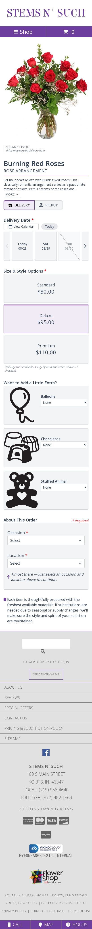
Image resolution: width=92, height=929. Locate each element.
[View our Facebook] (46, 754)
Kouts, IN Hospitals (69, 895)
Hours (79, 925)
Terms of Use (79, 911)
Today (49, 226)
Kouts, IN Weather (22, 903)
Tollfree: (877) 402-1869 (46, 797)
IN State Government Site (63, 903)
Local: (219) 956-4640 (46, 790)
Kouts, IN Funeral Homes (26, 895)
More (10, 194)
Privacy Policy (14, 911)
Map (47, 925)
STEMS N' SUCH (46, 13)
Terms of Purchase (47, 911)
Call (17, 925)
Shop (26, 31)
